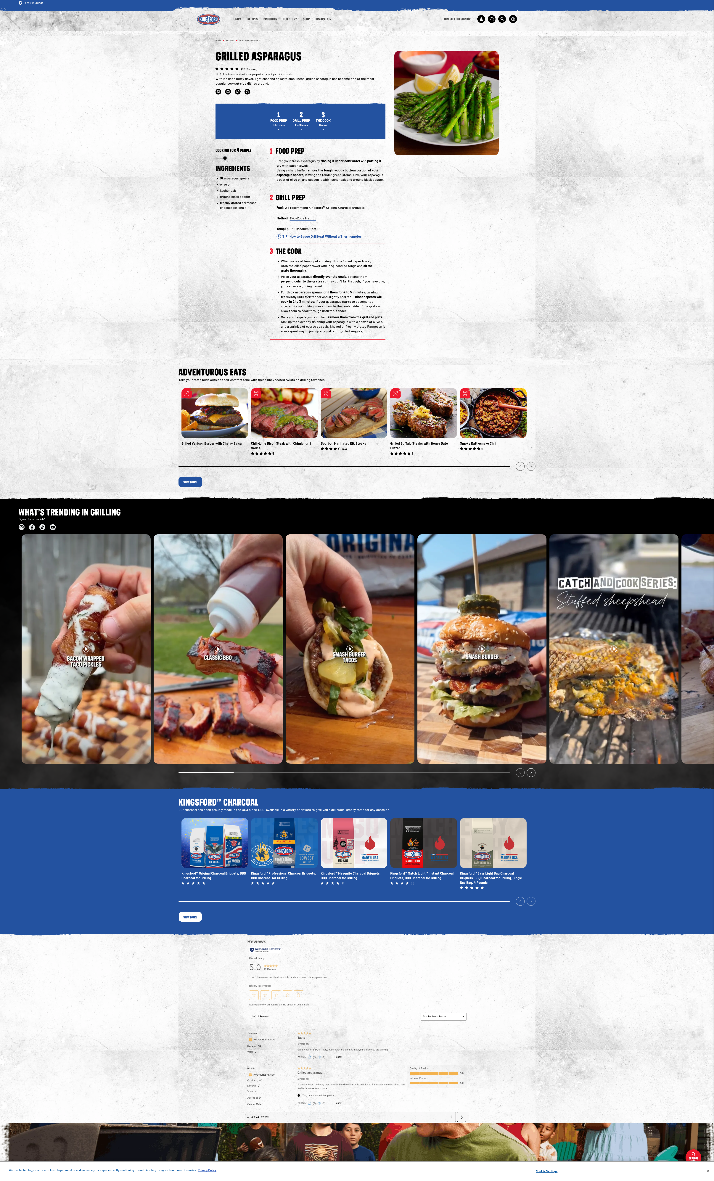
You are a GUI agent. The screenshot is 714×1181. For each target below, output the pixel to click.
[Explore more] (693, 1157)
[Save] (218, 92)
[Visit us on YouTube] (53, 527)
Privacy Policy (207, 1170)
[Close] (708, 1171)
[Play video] (86, 649)
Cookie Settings (546, 1171)
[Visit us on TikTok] (42, 527)
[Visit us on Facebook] (32, 527)
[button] (301, 71)
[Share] (238, 92)
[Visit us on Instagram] (22, 527)
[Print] (247, 92)
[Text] (228, 92)
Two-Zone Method (303, 218)
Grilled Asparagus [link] (249, 40)
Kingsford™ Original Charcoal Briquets (337, 207)
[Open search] (502, 19)
